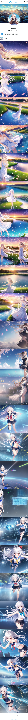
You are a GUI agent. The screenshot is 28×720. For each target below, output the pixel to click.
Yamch (14, 28)
